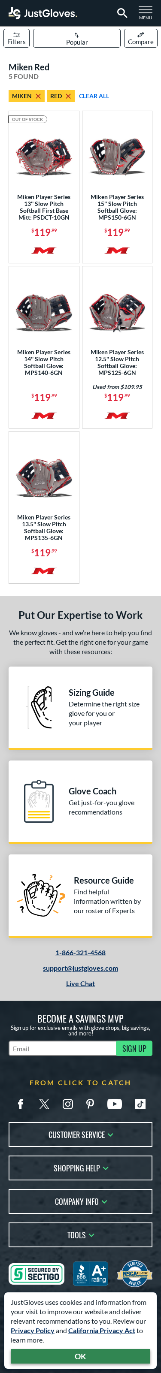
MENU (148, 15)
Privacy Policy (33, 1330)
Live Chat (80, 983)
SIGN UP (134, 1048)
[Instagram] (68, 1104)
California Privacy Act (101, 1330)
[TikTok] (140, 1104)
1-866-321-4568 (80, 952)
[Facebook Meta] (20, 1104)
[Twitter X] (44, 1104)
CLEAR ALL (94, 96)
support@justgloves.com (80, 968)
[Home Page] (43, 13)
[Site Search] (120, 13)
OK (80, 1356)
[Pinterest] (90, 1104)
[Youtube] (114, 1104)
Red (56, 96)
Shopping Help (77, 1167)
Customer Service (77, 1134)
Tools (76, 1234)
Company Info (77, 1201)
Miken (22, 96)
